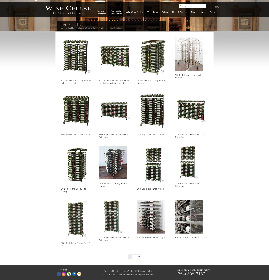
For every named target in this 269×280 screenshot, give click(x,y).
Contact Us (214, 12)
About (193, 12)
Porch (79, 274)
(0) (219, 7)
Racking (71, 28)
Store (202, 12)
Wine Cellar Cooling (134, 12)
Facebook (59, 274)
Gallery (165, 12)
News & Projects (179, 12)
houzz (69, 274)
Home (62, 28)
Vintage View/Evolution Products (92, 28)
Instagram (64, 274)
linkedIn (74, 274)
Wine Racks (152, 12)
